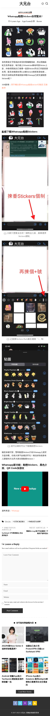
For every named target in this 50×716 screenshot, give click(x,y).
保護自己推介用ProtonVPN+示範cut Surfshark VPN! (35, 649)
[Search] (46, 3)
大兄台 (25, 3)
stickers (19, 522)
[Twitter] (20, 703)
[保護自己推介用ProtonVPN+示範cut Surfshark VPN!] (37, 635)
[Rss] (35, 703)
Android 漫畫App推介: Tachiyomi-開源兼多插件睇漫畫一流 (13, 679)
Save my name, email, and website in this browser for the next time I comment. (23, 603)
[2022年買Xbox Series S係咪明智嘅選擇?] (13, 635)
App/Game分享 (25, 12)
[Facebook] (15, 703)
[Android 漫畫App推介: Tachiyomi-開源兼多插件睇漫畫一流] (13, 665)
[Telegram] (30, 703)
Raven (39, 21)
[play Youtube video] (25, 489)
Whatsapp (15, 511)
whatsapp (35, 522)
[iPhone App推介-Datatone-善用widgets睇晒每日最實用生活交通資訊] (37, 665)
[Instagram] (25, 703)
